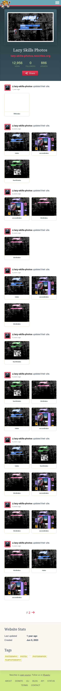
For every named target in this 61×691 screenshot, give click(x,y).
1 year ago (16, 89)
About (8, 680)
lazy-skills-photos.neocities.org (30, 56)
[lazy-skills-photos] (7, 87)
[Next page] (33, 612)
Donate (19, 680)
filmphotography (13, 660)
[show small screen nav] (57, 2)
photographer (39, 656)
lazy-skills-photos (23, 86)
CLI (27, 680)
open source (25, 674)
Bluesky (46, 674)
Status (51, 680)
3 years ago (16, 272)
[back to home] (5, 4)
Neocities (13, 674)
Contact (35, 685)
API (42, 680)
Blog (35, 680)
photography (11, 656)
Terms (24, 685)
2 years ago (16, 128)
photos (23, 656)
